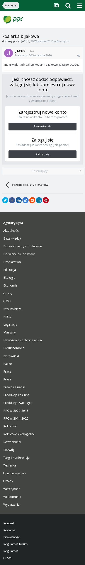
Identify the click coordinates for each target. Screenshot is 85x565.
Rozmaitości (12, 442)
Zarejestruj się (42, 126)
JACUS (25, 41)
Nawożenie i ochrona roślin (22, 340)
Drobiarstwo (12, 262)
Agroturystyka (13, 223)
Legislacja (10, 325)
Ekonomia (10, 285)
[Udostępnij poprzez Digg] (19, 200)
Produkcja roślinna (16, 395)
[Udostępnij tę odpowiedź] (78, 56)
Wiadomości (12, 497)
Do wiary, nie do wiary (19, 254)
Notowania (11, 356)
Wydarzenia (11, 505)
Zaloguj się (42, 154)
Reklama (9, 530)
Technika (9, 465)
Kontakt (8, 523)
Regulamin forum (15, 544)
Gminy (7, 293)
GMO (7, 301)
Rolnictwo (10, 426)
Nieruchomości (14, 348)
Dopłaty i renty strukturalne (22, 246)
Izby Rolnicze (12, 309)
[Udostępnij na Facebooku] (12, 200)
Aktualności (11, 231)
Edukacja (9, 270)
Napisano (33, 55)
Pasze (7, 364)
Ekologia (9, 278)
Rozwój (8, 450)
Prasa (7, 379)
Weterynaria (11, 489)
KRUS (7, 317)
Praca (7, 371)
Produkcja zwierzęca (17, 403)
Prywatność (11, 537)
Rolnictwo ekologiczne (19, 434)
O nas (7, 558)
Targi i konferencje (16, 458)
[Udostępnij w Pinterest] (46, 200)
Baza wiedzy (12, 238)
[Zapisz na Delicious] (25, 200)
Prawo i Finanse (14, 387)
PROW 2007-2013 (15, 411)
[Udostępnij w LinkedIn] (39, 200)
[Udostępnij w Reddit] (32, 200)
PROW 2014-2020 (15, 418)
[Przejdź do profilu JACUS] (8, 53)
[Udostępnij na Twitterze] (5, 200)
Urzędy (8, 481)
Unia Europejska (14, 473)
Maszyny (63, 41)
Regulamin (10, 551)
